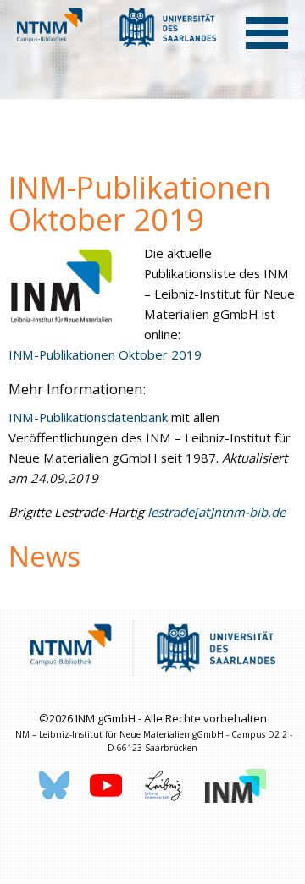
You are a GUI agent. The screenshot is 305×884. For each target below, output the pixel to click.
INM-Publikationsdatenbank (88, 417)
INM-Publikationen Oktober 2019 (105, 354)
